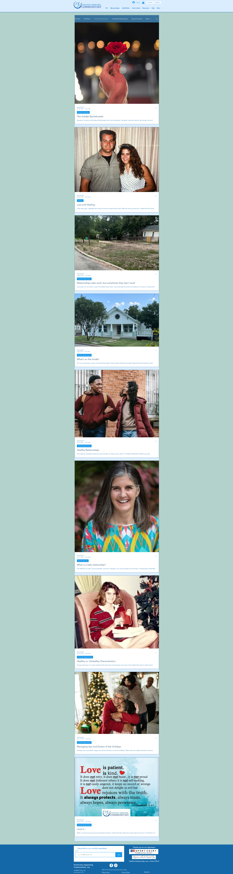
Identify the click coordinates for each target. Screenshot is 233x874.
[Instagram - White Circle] (116, 865)
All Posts (77, 19)
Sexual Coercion (137, 19)
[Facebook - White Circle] (111, 865)
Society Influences (83, 112)
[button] (143, 2)
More (147, 19)
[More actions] (156, 108)
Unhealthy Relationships (120, 19)
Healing (80, 200)
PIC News (87, 19)
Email (76, 850)
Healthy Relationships (101, 19)
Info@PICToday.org (79, 870)
